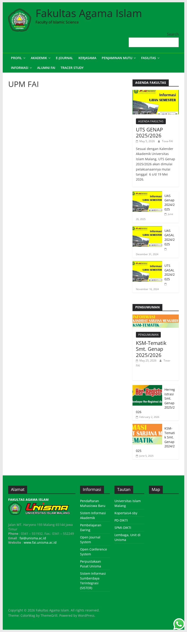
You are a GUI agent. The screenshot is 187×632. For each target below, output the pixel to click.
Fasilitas (148, 58)
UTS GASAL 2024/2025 (169, 272)
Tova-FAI (167, 141)
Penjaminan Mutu (117, 58)
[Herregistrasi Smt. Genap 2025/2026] (147, 387)
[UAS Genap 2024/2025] (147, 193)
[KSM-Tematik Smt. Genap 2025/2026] (155, 317)
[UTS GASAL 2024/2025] (147, 263)
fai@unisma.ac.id (33, 538)
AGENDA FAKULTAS (151, 121)
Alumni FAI (46, 68)
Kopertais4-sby (125, 513)
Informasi (19, 68)
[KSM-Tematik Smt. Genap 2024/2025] (147, 426)
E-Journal (64, 58)
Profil (16, 58)
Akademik (39, 58)
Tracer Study (72, 68)
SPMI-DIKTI (122, 527)
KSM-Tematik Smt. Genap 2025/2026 (151, 348)
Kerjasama (87, 58)
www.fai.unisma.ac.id (40, 542)
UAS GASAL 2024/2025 (169, 237)
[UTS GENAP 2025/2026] (155, 92)
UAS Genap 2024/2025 (169, 202)
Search (173, 34)
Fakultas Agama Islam (89, 13)
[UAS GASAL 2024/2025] (147, 228)
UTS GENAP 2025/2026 (149, 132)
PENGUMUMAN (148, 335)
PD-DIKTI (121, 520)
